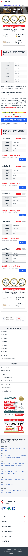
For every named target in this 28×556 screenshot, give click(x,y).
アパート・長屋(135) (6, 377)
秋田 (24, 448)
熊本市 (24, 490)
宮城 (17, 448)
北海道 (2, 448)
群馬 (9, 455)
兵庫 (2, 473)
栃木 (6, 455)
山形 (2, 450)
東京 (2, 457)
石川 (13, 463)
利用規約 (9, 549)
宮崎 (6, 492)
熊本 (21, 490)
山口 (23, 479)
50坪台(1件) (4, 348)
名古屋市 (20, 465)
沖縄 (13, 492)
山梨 (20, 463)
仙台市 (20, 448)
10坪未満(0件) (4, 331)
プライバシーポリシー (16, 549)
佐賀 (14, 490)
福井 (16, 463)
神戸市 (5, 473)
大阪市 (19, 471)
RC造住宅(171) (5, 374)
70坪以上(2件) (4, 355)
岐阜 (2, 465)
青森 (10, 448)
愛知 (17, 465)
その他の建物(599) (6, 391)
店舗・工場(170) (5, 384)
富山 (9, 463)
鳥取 (2, 479)
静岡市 (8, 465)
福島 (6, 450)
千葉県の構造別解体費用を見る (9, 358)
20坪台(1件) (4, 338)
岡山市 (11, 479)
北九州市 (6, 490)
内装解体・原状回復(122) (7, 387)
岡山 (9, 479)
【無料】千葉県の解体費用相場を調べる (14, 120)
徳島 (2, 484)
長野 (23, 463)
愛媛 (9, 484)
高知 (12, 484)
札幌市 (6, 448)
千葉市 (24, 455)
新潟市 (5, 463)
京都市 (11, 471)
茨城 (2, 455)
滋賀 (6, 471)
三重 (2, 471)
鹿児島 (9, 492)
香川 (6, 484)
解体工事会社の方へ (20, 551)
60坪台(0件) (4, 352)
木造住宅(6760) (5, 367)
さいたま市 (16, 455)
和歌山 (13, 473)
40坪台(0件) (4, 345)
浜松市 (12, 465)
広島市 (19, 479)
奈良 (9, 473)
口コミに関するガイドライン (9, 551)
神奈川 (6, 457)
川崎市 (13, 457)
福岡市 (10, 490)
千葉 (22, 455)
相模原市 (18, 457)
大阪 (16, 471)
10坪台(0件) (4, 335)
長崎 (18, 490)
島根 (6, 479)
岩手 (14, 448)
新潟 (2, 463)
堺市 (23, 471)
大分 (2, 492)
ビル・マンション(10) (6, 381)
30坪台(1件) (4, 341)
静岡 (6, 465)
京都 (9, 471)
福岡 (2, 490)
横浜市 (9, 457)
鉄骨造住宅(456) (5, 370)
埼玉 (12, 455)
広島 (16, 479)
